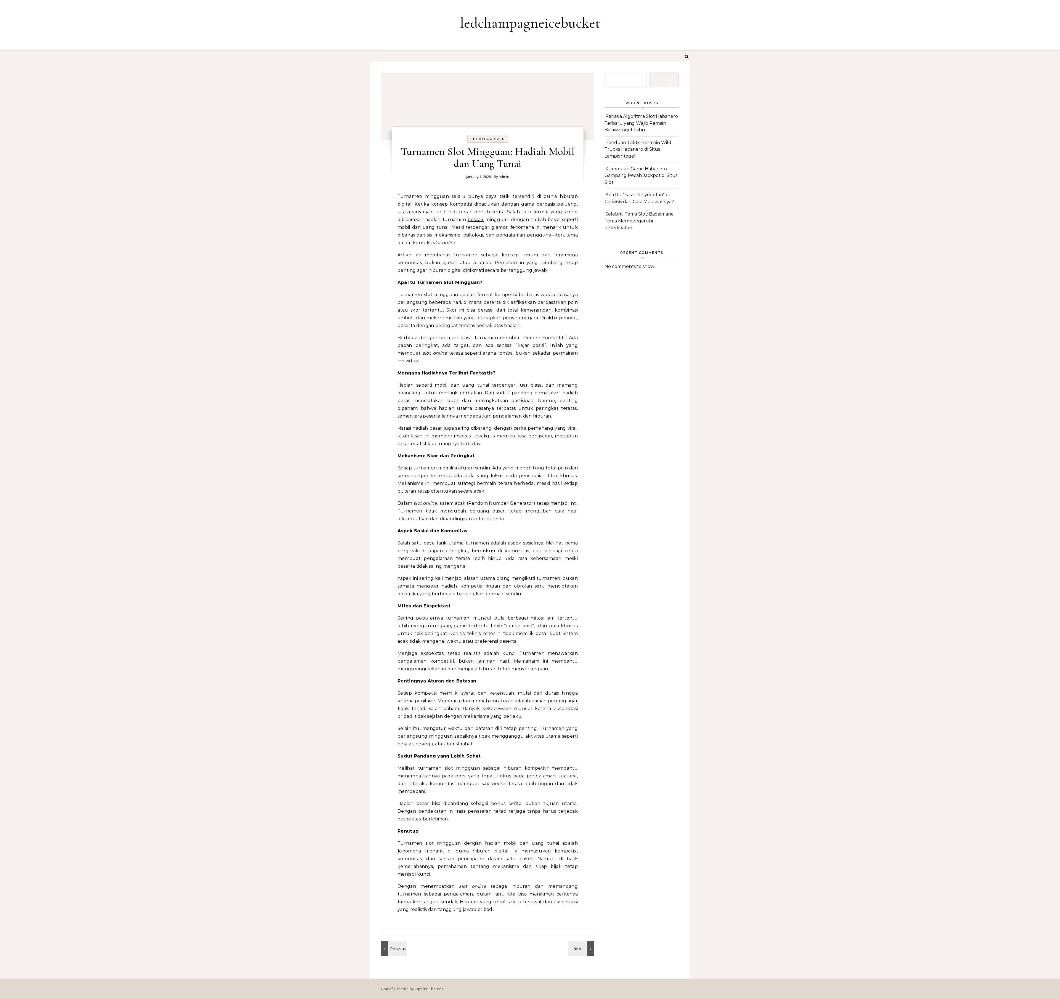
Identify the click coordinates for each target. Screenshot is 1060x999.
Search (664, 79)
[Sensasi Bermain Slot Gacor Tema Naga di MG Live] (581, 948)
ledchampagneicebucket (530, 23)
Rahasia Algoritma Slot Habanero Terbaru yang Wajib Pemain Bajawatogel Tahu (641, 123)
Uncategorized (487, 139)
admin (504, 176)
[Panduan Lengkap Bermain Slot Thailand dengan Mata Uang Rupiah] (393, 948)
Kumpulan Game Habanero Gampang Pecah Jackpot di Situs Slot (641, 175)
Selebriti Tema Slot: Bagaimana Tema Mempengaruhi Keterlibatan (639, 220)
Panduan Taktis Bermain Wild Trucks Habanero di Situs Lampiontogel (638, 149)
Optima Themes (429, 989)
